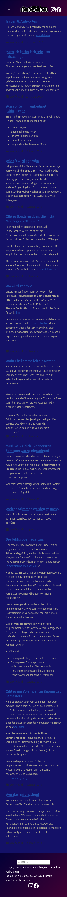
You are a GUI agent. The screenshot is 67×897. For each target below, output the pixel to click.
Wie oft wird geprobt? (22, 161)
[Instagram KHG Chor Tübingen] (53, 9)
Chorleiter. (18, 727)
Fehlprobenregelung (16, 778)
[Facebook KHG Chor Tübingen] (58, 9)
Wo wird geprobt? (19, 286)
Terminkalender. (48, 269)
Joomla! (10, 876)
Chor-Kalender (39, 323)
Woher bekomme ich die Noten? (30, 361)
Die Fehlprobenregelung (25, 539)
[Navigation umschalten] (9, 9)
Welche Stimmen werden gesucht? (32, 509)
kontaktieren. (43, 35)
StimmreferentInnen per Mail (21, 566)
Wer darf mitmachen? (22, 795)
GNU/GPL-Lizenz (43, 876)
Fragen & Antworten (21, 21)
